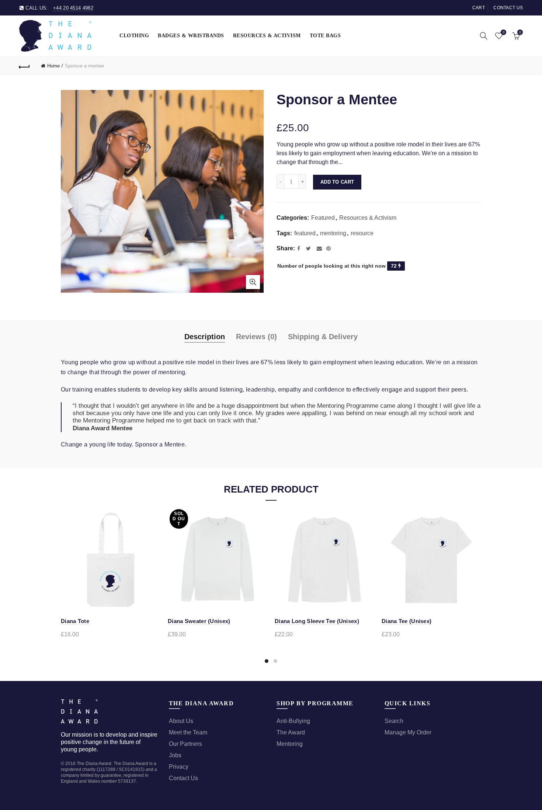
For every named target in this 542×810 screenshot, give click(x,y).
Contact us (508, 7)
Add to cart (337, 182)
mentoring (333, 233)
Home (53, 66)
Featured (323, 218)
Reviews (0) (256, 337)
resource (362, 233)
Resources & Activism (267, 35)
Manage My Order (408, 732)
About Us (181, 721)
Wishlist (503, 32)
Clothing (134, 35)
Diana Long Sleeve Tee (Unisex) (317, 621)
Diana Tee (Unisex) (406, 621)
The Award (291, 732)
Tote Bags (325, 35)
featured (305, 233)
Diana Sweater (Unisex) (199, 621)
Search (394, 721)
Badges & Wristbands (191, 35)
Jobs (175, 755)
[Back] (24, 66)
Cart (478, 7)
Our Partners (185, 744)
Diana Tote (75, 621)
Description (204, 337)
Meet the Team (188, 732)
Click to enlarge (253, 282)
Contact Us (183, 778)
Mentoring (290, 744)
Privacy (178, 767)
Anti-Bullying (293, 721)
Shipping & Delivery (323, 337)
